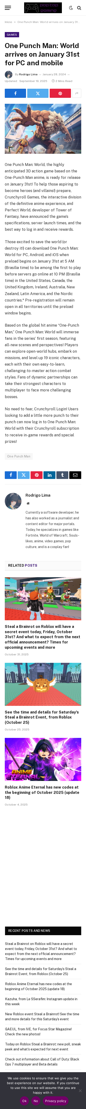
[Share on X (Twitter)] (37, 93)
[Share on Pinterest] (60, 93)
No (36, 1101)
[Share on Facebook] (15, 93)
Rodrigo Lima (28, 74)
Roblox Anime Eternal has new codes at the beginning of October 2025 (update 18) (42, 792)
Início (8, 22)
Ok (24, 1101)
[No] (80, 1090)
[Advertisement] (43, 873)
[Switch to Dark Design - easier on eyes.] (71, 8)
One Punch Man (18, 456)
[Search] (78, 7)
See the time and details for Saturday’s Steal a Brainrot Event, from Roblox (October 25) (42, 717)
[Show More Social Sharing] (76, 93)
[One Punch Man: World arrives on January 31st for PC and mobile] (43, 129)
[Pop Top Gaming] (43, 8)
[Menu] (8, 7)
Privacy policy (55, 1101)
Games (12, 34)
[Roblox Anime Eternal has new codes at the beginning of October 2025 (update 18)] (43, 759)
